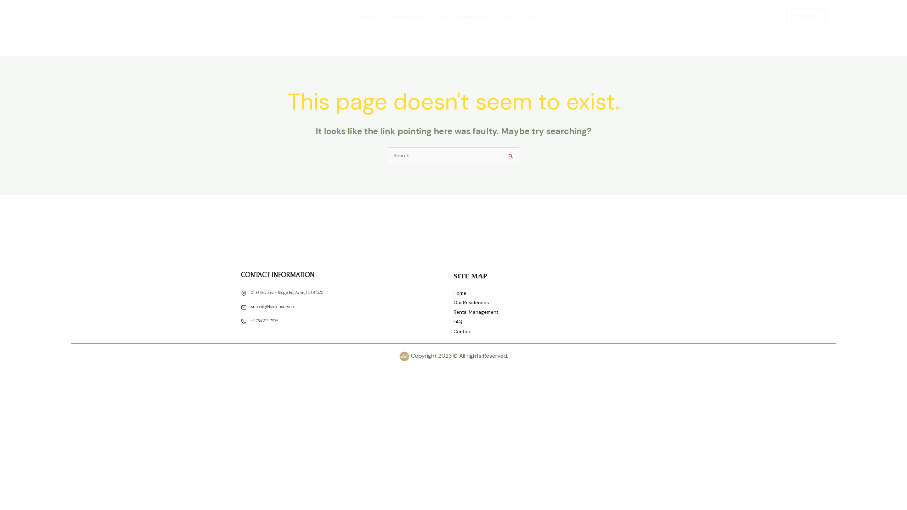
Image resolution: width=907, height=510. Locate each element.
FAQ (507, 16)
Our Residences (408, 16)
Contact (535, 16)
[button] (806, 16)
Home (368, 16)
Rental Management (465, 16)
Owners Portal (859, 16)
